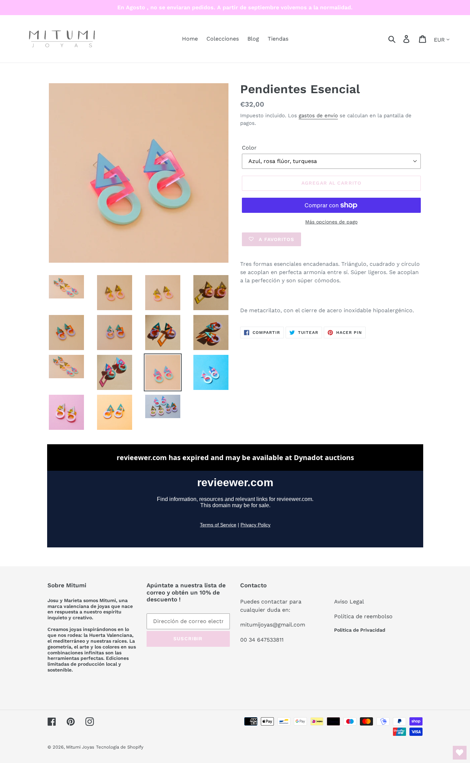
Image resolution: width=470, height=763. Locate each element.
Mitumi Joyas (80, 747)
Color (249, 147)
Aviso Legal (349, 601)
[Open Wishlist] (460, 753)
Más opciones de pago (331, 222)
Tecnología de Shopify (119, 747)
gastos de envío (318, 115)
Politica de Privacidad (359, 630)
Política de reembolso (363, 616)
